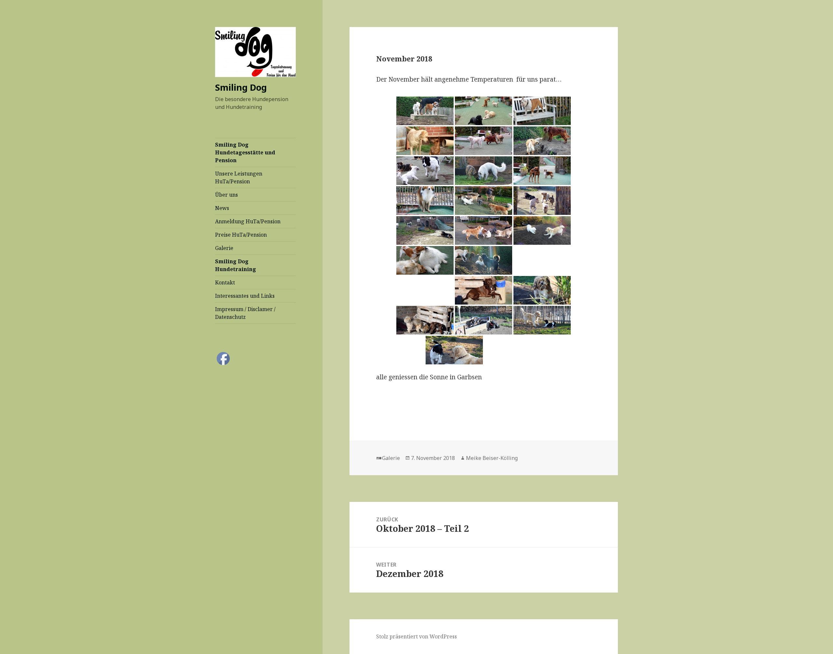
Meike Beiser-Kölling (492, 458)
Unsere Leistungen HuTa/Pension (238, 177)
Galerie (224, 248)
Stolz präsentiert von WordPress (416, 636)
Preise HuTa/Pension (241, 234)
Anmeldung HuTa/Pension (247, 221)
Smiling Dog (241, 87)
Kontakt (225, 282)
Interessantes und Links (245, 295)
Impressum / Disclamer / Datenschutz (245, 313)
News (222, 208)
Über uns (226, 194)
